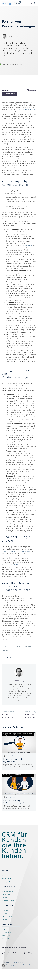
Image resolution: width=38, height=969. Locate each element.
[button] (3, 965)
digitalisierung (28, 646)
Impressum (17, 962)
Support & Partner (9, 887)
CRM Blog (28, 953)
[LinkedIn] (10, 657)
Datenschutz (22, 965)
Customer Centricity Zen (9, 94)
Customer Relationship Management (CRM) (16, 551)
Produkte (6, 871)
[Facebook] (3, 657)
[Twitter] (7, 657)
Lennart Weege (11, 756)
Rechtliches (7, 924)
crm (4, 646)
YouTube (18, 953)
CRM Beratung (7, 90)
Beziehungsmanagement (27, 110)
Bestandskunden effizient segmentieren (14, 760)
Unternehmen (7, 905)
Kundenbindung (27, 246)
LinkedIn (7, 953)
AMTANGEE (15, 565)
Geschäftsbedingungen (9, 965)
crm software (14, 646)
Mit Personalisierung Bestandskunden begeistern (15, 801)
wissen (5, 650)
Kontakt (31, 965)
